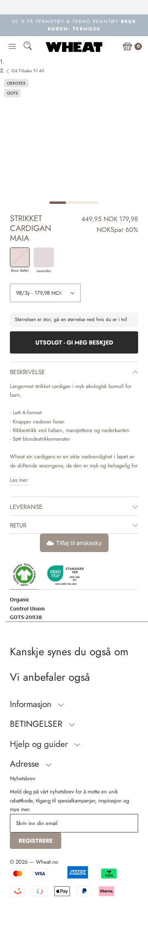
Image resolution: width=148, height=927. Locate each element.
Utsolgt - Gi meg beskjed (74, 342)
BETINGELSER (37, 724)
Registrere (35, 841)
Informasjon (32, 704)
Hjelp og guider (40, 744)
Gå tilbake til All (28, 70)
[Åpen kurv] (127, 47)
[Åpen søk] (27, 47)
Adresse (26, 764)
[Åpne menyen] (12, 47)
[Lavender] (43, 257)
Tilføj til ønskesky (79, 542)
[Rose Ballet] (20, 257)
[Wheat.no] (74, 47)
